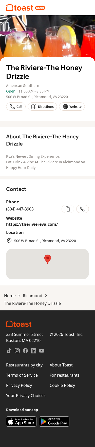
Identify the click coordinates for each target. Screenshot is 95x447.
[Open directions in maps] (47, 264)
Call (19, 106)
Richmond (32, 295)
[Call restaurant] (82, 209)
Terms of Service (22, 375)
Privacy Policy (19, 385)
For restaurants (65, 375)
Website (75, 106)
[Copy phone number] (68, 209)
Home (10, 295)
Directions (46, 106)
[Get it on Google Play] (54, 421)
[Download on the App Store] (21, 421)
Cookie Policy (62, 385)
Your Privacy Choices (26, 395)
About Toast (61, 365)
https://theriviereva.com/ (32, 224)
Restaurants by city (24, 365)
